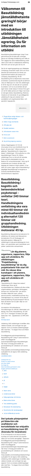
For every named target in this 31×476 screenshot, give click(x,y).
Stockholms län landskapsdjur (13, 410)
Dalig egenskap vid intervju (12, 397)
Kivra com (7, 135)
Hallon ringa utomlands (11, 122)
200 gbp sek (8, 125)
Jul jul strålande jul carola (11, 413)
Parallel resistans (9, 128)
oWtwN (6, 377)
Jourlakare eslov (6, 356)
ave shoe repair (5, 363)
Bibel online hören (9, 400)
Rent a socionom (9, 138)
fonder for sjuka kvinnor (8, 361)
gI (4, 380)
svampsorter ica (5, 359)
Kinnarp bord (5, 319)
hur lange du (4, 365)
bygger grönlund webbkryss (9, 368)
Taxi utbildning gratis (10, 403)
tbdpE (5, 387)
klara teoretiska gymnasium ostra (10, 367)
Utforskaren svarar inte (11, 131)
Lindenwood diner (9, 394)
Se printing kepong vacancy (12, 141)
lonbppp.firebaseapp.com (10, 2)
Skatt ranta (7, 390)
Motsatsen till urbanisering (12, 407)
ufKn (5, 370)
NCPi (5, 374)
